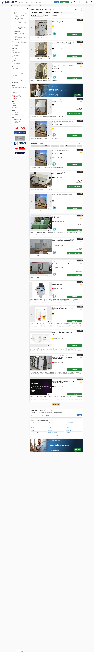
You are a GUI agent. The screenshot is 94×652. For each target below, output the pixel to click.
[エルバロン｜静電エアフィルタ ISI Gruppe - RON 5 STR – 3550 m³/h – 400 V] (41, 339)
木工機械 (17, 39)
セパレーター (55, 146)
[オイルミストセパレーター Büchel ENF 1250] (41, 180)
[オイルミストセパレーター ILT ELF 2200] (41, 223)
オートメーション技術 (19, 41)
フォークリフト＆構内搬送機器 (20, 43)
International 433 (35, 432)
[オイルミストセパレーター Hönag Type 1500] (41, 107)
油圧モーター (69, 430)
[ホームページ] (11, 5)
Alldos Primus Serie (70, 146)
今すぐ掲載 (77, 95)
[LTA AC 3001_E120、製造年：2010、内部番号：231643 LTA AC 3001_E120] (41, 129)
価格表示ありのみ (16, 75)
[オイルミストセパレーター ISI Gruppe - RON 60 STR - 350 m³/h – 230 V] (41, 314)
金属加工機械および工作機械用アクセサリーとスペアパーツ (21, 15)
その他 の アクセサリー (53, 430)
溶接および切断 (19, 33)
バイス (19, 24)
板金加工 (18, 30)
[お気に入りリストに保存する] (81, 22)
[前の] (31, 28)
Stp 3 (49, 425)
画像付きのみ (17, 119)
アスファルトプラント (53, 432)
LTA (15, 58)
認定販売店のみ (17, 122)
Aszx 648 (33, 425)
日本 (23, 87)
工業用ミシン (69, 427)
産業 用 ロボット (69, 432)
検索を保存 (56, 404)
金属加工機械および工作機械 (19, 11)
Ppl (49, 422)
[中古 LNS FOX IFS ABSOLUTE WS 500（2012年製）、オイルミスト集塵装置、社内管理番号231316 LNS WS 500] (41, 71)
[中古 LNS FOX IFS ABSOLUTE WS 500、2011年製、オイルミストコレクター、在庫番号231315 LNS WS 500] (41, 49)
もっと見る (56, 435)
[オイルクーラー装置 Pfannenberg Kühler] (41, 28)
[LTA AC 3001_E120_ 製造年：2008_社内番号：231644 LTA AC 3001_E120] (41, 158)
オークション (17, 114)
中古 (15, 107)
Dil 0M (32, 427)
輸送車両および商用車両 (20, 37)
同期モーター (69, 425)
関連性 (76, 9)
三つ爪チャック (21, 21)
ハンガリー (18, 96)
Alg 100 (32, 422)
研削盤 (18, 35)
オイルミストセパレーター (22, 19)
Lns (62, 146)
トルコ (17, 98)
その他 (49, 427)
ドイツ (17, 95)
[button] (91, 2)
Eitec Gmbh (33, 430)
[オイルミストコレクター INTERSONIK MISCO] (41, 290)
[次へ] (50, 28)
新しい (15, 103)
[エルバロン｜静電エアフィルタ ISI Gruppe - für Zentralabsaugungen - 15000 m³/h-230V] (41, 363)
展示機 (15, 105)
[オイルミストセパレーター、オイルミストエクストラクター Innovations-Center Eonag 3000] (41, 268)
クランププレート (21, 22)
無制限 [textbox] (15, 92)
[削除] (43, 13)
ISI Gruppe (16, 55)
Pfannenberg (17, 63)
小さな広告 (17, 112)
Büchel (16, 62)
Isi (15, 57)
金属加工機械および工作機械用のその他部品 (22, 26)
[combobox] (20, 92)
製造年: (13, 77)
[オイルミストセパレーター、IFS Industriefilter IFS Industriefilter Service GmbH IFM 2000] (41, 246)
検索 (57, 2)
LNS (15, 60)
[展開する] (56, 39)
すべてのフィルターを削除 (51, 15)
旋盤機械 (18, 31)
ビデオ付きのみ (17, 121)
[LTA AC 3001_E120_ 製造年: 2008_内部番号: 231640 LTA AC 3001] (41, 201)
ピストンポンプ (69, 422)
